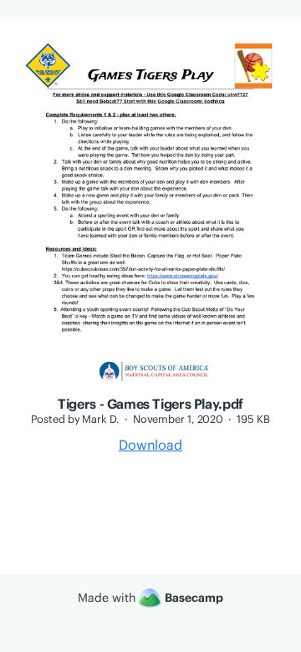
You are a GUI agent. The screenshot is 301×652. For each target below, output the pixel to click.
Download (150, 444)
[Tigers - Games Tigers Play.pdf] (150, 386)
